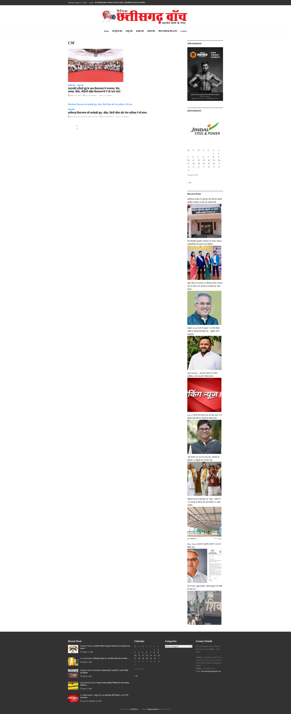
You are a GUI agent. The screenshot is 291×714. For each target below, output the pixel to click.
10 (188, 160)
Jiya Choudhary (91, 95)
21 (209, 163)
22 (214, 163)
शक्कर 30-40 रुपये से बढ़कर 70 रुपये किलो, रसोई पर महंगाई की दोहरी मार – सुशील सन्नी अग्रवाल (203, 331)
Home (106, 31)
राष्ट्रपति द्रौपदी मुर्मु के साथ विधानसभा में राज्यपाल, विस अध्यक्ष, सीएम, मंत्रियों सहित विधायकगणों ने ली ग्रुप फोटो (94, 90)
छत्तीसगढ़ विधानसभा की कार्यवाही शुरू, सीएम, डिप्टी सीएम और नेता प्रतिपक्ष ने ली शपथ (107, 112)
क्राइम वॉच (140, 31)
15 (214, 160)
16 (219, 160)
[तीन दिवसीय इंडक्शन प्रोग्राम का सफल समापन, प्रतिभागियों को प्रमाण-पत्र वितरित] (205, 263)
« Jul (189, 182)
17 (188, 163)
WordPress (134, 709)
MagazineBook (152, 709)
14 (209, 160)
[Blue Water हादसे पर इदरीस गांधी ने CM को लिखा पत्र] (205, 566)
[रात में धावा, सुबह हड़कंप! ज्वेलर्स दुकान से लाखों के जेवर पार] (205, 608)
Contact (183, 31)
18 (194, 163)
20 (204, 163)
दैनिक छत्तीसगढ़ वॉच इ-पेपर (167, 31)
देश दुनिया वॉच (117, 31)
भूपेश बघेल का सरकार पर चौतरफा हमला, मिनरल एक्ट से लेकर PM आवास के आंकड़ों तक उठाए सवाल (125, 3)
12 (199, 160)
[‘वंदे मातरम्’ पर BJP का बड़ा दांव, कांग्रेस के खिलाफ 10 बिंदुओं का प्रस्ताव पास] (205, 479)
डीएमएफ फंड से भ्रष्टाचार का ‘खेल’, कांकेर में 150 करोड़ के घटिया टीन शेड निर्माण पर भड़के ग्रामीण (203, 502)
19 (199, 163)
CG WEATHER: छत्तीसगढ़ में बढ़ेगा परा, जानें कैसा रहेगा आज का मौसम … (104, 658)
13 (204, 160)
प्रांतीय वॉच (151, 31)
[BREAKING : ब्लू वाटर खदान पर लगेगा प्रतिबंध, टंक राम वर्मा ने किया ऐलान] (205, 395)
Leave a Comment (105, 95)
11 (193, 160)
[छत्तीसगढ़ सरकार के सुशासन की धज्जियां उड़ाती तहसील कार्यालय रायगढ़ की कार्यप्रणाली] (205, 221)
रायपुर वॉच (129, 31)
